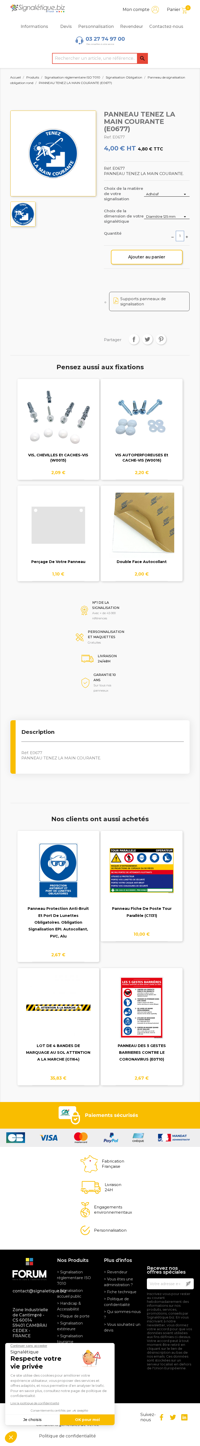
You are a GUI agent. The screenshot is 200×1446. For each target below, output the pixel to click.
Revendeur (131, 26)
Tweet (147, 339)
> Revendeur (115, 1272)
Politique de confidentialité (67, 1435)
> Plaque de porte (73, 1316)
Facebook (161, 1417)
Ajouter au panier (146, 257)
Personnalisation (96, 26)
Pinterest (161, 339)
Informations (34, 26)
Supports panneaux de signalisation (143, 301)
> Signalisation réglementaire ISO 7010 (74, 1278)
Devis (66, 26)
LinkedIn (184, 1417)
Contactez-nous (166, 26)
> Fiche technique (120, 1292)
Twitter (173, 1417)
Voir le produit (58, 422)
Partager (134, 339)
